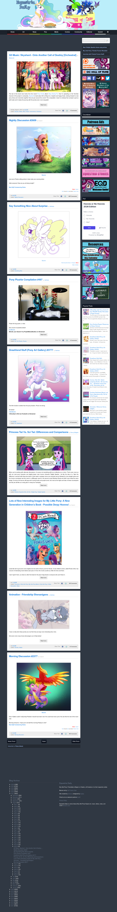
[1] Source (12, 330)
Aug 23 (16, 819)
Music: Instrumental (31, 111)
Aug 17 (16, 830)
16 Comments (73, 491)
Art (23, 32)
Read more (43, 104)
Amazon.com (66, 805)
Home (12, 32)
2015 (12, 898)
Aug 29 (16, 808)
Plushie (25, 341)
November (15, 797)
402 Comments (73, 733)
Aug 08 (16, 846)
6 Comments (73, 340)
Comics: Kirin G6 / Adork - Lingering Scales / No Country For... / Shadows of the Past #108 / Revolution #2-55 (99, 382)
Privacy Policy (63, 800)
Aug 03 (16, 871)
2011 (12, 906)
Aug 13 (16, 837)
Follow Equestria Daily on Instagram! (68, 262)
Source (44, 175)
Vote (63, 191)
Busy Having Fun (53, 94)
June (14, 878)
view (68, 191)
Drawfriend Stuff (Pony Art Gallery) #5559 (97, 418)
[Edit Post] (29, 109)
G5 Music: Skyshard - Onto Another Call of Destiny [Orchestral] (42, 55)
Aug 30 (16, 806)
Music (24, 111)
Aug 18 (16, 828)
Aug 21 (16, 822)
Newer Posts (11, 741)
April (14, 882)
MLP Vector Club (71, 790)
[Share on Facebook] (63, 110)
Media (56, 32)
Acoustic (17, 111)
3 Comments (73, 110)
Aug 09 (16, 844)
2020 (12, 889)
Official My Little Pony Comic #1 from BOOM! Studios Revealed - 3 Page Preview (99, 311)
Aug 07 (16, 864)
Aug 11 (16, 841)
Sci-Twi (28, 492)
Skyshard (31, 96)
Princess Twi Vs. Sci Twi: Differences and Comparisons (39, 432)
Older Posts (76, 741)
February (15, 886)
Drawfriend (19, 423)
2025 (12, 786)
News (34, 32)
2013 (12, 902)
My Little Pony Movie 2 (34, 584)
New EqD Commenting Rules (17, 187)
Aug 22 (16, 821)
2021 (12, 793)
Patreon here (75, 191)
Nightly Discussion (19, 197)
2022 (12, 791)
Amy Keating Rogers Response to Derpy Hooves (99, 325)
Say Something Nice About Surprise (28, 206)
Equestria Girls (22, 492)
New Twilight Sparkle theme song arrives (95, 47)
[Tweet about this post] (67, 110)
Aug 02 (16, 873)
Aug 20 (16, 824)
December (15, 795)
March (14, 884)
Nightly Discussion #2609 (22, 120)
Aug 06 (16, 865)
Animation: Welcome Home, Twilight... (98, 407)
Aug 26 (16, 813)
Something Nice (18, 271)
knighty (82, 794)
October (15, 799)
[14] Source (12, 412)
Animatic (17, 647)
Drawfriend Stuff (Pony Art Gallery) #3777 (31, 350)
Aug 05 (16, 867)
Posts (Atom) (19, 746)
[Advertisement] (96, 438)
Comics (67, 32)
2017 (12, 895)
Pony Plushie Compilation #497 (25, 279)
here (78, 797)
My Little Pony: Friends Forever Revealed (95, 51)
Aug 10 (16, 843)
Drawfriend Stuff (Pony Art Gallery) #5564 (97, 348)
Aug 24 (16, 817)
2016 (12, 896)
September (16, 801)
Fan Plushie (19, 341)
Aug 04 (16, 869)
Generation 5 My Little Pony (21, 584)
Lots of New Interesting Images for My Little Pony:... (28, 858)
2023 (12, 790)
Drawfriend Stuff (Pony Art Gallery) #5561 (97, 370)
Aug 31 (16, 804)
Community (78, 32)
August (14, 802)
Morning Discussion (19, 734)
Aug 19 (16, 826)
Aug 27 (16, 812)
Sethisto (70, 794)
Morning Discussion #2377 (23, 656)
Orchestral (38, 111)
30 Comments (73, 270)
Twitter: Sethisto (75, 264)
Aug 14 (16, 835)
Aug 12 (16, 839)
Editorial (89, 32)
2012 (12, 904)
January (15, 887)
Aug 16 (16, 832)
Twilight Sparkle (41, 492)
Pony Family (40, 94)
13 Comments (73, 422)
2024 (12, 788)
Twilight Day (34, 492)
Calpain (76, 189)
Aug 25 (16, 815)
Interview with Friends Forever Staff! (93, 54)
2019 (12, 891)
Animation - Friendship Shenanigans (28, 594)
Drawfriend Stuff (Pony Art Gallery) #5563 (97, 337)
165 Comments (73, 583)
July (14, 876)
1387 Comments (72, 196)
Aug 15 (16, 833)
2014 (12, 900)
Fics (45, 32)
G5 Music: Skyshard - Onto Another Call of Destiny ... (28, 848)
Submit (100, 32)
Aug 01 (16, 875)
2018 (12, 893)
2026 (12, 784)
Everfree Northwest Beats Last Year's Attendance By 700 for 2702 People (99, 394)
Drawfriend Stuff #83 (96, 358)
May (14, 880)
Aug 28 (16, 810)
